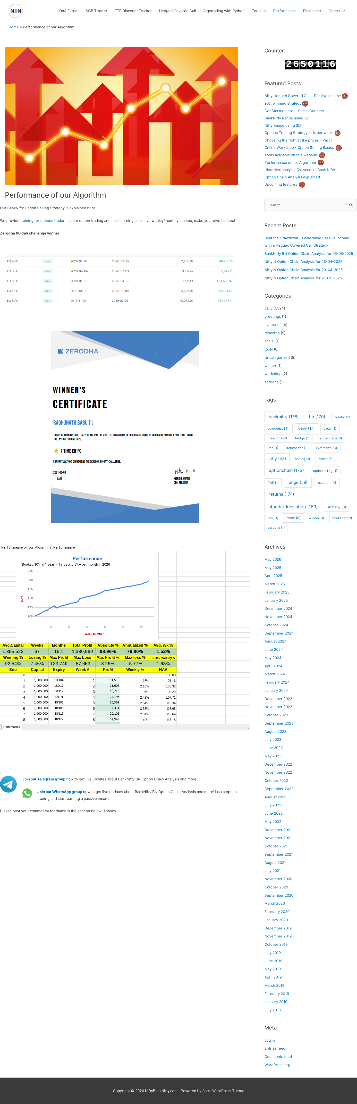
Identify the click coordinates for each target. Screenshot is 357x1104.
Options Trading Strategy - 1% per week (298, 132)
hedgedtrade (330, 438)
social (269, 341)
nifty (277, 458)
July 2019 (272, 952)
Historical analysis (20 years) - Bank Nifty (299, 169)
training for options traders (43, 220)
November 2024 (278, 616)
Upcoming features (280, 184)
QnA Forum (68, 10)
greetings (272, 316)
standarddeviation (293, 506)
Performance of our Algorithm (290, 162)
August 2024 (275, 641)
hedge (302, 438)
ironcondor (297, 448)
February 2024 (277, 682)
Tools (256, 10)
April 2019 (273, 977)
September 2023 (279, 723)
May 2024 (272, 657)
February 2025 (276, 592)
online (325, 459)
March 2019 (274, 985)
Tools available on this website (290, 155)
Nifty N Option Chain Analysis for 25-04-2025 (303, 261)
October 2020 (276, 887)
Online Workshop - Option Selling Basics (299, 147)
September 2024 (279, 633)
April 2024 (273, 666)
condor (342, 417)
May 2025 (272, 567)
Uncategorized (277, 357)
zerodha (271, 382)
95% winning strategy (282, 103)
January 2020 (276, 920)
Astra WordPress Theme (223, 1090)
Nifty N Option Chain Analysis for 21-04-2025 (303, 278)
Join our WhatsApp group (59, 791)
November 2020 (278, 879)
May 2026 (272, 559)
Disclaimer (312, 10)
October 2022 (276, 780)
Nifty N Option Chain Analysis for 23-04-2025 (303, 270)
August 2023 (275, 731)
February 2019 (276, 993)
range (297, 482)
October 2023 (276, 715)
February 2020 (276, 911)
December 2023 (278, 698)
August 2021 (275, 862)
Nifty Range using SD (282, 125)
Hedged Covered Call (177, 10)
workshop (272, 373)
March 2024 (274, 674)
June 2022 (273, 813)
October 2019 (276, 944)
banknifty (284, 416)
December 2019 (278, 928)
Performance (284, 10)
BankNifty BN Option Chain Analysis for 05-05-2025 (308, 253)
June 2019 (273, 961)
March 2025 (274, 584)
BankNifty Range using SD (286, 118)
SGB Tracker (96, 10)
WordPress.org (277, 1064)
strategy (336, 507)
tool (273, 518)
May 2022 (272, 821)
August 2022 (275, 797)
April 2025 (273, 575)
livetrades (272, 324)
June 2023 (273, 747)
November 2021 (278, 838)
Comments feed (278, 1056)
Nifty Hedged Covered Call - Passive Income (302, 95)
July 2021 (272, 870)
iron (273, 448)
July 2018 (272, 1010)
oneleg (302, 459)
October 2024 (276, 625)
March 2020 (274, 903)
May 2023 (272, 756)
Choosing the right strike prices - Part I (298, 140)
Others (334, 10)
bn (317, 416)
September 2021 (278, 854)
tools (268, 349)
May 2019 (272, 969)
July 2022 (272, 805)
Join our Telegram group (43, 779)
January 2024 (276, 690)
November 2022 (278, 772)
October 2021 (276, 846)
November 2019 (278, 936)
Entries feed (274, 1048)
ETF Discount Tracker (133, 10)
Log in (269, 1040)
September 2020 (278, 895)
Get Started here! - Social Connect (294, 111)
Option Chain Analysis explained (292, 177)
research (272, 333)
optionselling (325, 471)
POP (273, 483)
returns (281, 494)
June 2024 (273, 649)
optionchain (286, 470)
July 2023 (272, 739)
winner (270, 365)
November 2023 (278, 706)
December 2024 (278, 608)
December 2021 (278, 830)
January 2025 (276, 600)
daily (268, 308)
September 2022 (278, 788)
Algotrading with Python (224, 10)
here (91, 208)
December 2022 (278, 764)
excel (329, 428)
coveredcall (279, 428)
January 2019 (275, 1001)
